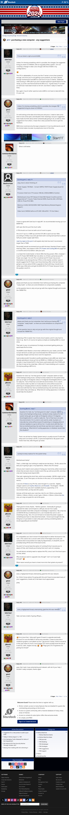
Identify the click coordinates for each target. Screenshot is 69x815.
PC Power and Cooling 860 (48, 248)
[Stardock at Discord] (14, 767)
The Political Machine (24, 789)
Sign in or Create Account (27, 721)
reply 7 (33, 409)
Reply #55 (19, 279)
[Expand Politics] (36, 753)
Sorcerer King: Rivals (24, 795)
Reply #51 (19, 49)
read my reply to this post (24, 241)
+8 (8, 393)
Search (15, 25)
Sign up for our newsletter (10, 804)
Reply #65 (19, 664)
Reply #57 (19, 372)
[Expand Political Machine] (36, 732)
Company (41, 774)
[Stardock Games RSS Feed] (23, 767)
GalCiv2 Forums (45, 49)
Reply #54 (19, 173)
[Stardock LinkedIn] (20, 767)
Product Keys (59, 784)
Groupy (3, 791)
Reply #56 (19, 311)
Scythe (32, 486)
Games (21, 774)
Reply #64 (19, 634)
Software (4, 774)
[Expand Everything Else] (36, 756)
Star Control (22, 786)
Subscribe (44, 804)
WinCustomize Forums (47, 99)
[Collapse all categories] (66, 732)
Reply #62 (19, 570)
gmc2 (8, 110)
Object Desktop (5, 777)
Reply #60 (19, 503)
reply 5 (29, 318)
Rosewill (46, 486)
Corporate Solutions (6, 780)
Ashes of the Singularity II (25, 777)
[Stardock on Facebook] (13, 764)
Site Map (45, 812)
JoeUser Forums (46, 173)
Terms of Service (33, 812)
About (39, 777)
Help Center (59, 777)
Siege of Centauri (23, 793)
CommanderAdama (9, 154)
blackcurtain (8, 183)
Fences (3, 784)
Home (3, 35)
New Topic (61, 22)
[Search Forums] (67, 2)
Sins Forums (48, 143)
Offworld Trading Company (26, 791)
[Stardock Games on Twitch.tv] (19, 764)
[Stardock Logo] (10, 2)
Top (65, 49)
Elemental (21, 780)
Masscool (38, 486)
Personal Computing (22, 35)
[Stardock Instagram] (22, 764)
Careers (40, 784)
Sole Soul (8, 60)
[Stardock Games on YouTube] (16, 764)
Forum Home (8, 25)
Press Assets (41, 789)
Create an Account (60, 782)
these (26, 484)
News (39, 786)
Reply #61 (19, 533)
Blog (39, 780)
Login (20, 25)
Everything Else (11, 35)
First (57, 46)
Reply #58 (21, 402)
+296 (8, 120)
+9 (9, 164)
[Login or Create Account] (62, 2)
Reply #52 (19, 99)
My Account (59, 780)
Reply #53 (21, 143)
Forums (40, 795)
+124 (8, 70)
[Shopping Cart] (65, 2)
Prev (60, 46)
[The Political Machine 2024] (34, 11)
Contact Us (41, 793)
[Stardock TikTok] (17, 767)
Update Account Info (61, 789)
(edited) (52, 49)
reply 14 (29, 179)
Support (59, 774)
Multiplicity (4, 789)
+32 (8, 194)
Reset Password (60, 786)
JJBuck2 (8, 383)
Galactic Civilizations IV (24, 782)
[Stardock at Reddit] (11, 767)
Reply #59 (19, 446)
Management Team (43, 782)
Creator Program (42, 791)
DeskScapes (4, 786)
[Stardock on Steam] (25, 764)
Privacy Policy (24, 812)
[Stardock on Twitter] (10, 764)
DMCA (40, 812)
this (63, 495)
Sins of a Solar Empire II (25, 784)
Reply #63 (19, 602)
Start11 (3, 782)
